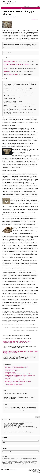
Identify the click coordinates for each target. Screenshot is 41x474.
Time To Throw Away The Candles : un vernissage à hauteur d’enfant (18, 373)
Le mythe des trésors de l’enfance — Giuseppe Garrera (15, 379)
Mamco (36, 461)
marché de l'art (5, 462)
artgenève (24, 458)
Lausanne (29, 461)
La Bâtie (26, 461)
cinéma (19, 459)
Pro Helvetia (14, 463)
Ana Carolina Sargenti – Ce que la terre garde (14, 384)
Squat (29, 463)
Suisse (31, 463)
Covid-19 (24, 459)
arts (17, 8)
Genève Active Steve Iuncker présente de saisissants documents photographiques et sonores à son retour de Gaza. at (17, 342)
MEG (8, 462)
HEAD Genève (20, 461)
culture (27, 459)
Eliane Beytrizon (7, 71)
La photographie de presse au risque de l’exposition (19, 64)
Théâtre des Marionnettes (10, 464)
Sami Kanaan (25, 463)
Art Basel (12, 458)
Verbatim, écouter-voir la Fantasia (11, 369)
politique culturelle (23, 8)
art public (27, 458)
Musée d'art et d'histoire (13, 462)
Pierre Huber (32, 462)
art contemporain (17, 458)
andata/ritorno (4, 458)
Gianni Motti (12, 461)
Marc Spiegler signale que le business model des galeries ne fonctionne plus (20, 375)
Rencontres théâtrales (19, 463)
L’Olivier (5, 68)
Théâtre (34, 463)
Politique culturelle (7, 463)
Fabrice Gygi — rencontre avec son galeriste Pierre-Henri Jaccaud (18, 381)
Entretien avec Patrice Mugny (9, 61)
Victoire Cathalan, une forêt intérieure (12, 370)
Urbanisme (30, 464)
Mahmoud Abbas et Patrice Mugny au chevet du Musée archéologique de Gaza (24, 330)
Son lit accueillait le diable (10, 372)
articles (7, 8)
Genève (7, 461)
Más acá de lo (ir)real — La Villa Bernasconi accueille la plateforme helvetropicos (18, 428)
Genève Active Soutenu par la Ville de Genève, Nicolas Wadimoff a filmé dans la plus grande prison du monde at (20, 352)
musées (19, 462)
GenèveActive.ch (33, 469)
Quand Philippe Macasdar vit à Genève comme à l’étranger (16, 366)
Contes (22, 459)
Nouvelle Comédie (23, 462)
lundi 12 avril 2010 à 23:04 (6, 353)
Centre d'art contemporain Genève (12, 459)
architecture (9, 458)
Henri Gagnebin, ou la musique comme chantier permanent (16, 367)
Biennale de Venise (31, 458)
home (3, 8)
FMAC (3, 461)
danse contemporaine (33, 459)
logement (33, 461)
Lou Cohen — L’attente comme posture (12, 382)
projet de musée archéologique (11, 74)
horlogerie (23, 461)
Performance (28, 462)
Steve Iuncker (6, 64)
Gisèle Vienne (16, 461)
